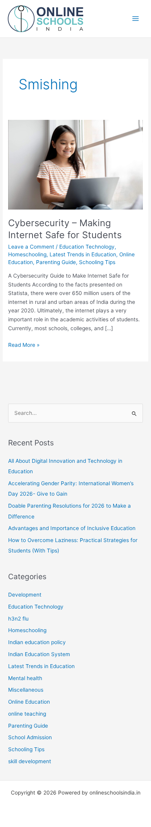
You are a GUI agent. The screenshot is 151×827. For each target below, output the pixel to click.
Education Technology (87, 247)
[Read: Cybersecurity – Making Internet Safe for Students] (75, 164)
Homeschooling (27, 254)
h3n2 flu (18, 619)
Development (24, 595)
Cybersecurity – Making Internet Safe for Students (65, 228)
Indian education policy (37, 642)
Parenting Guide (56, 262)
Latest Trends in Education (83, 254)
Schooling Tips (97, 262)
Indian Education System (39, 654)
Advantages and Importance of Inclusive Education (72, 528)
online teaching (27, 714)
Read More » (23, 345)
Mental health (25, 678)
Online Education (29, 702)
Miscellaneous (25, 690)
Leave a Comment (31, 247)
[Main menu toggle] (136, 19)
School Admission (30, 737)
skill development (29, 761)
